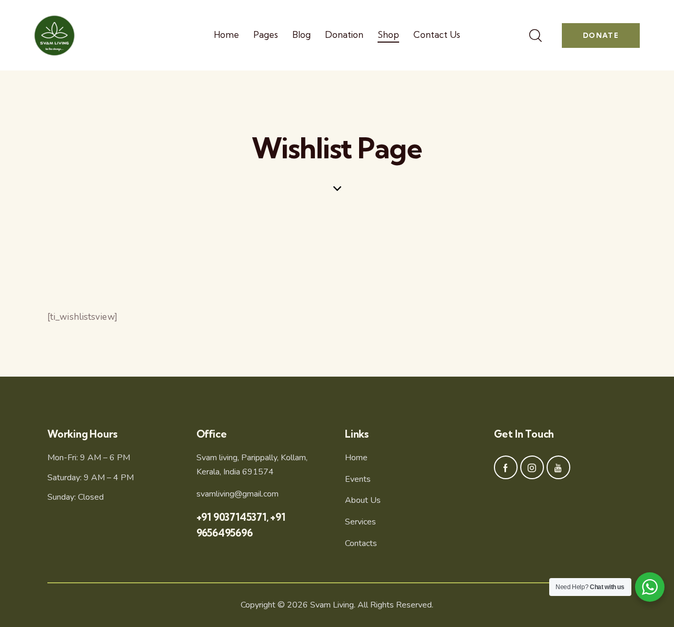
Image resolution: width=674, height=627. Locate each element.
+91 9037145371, (233, 517)
